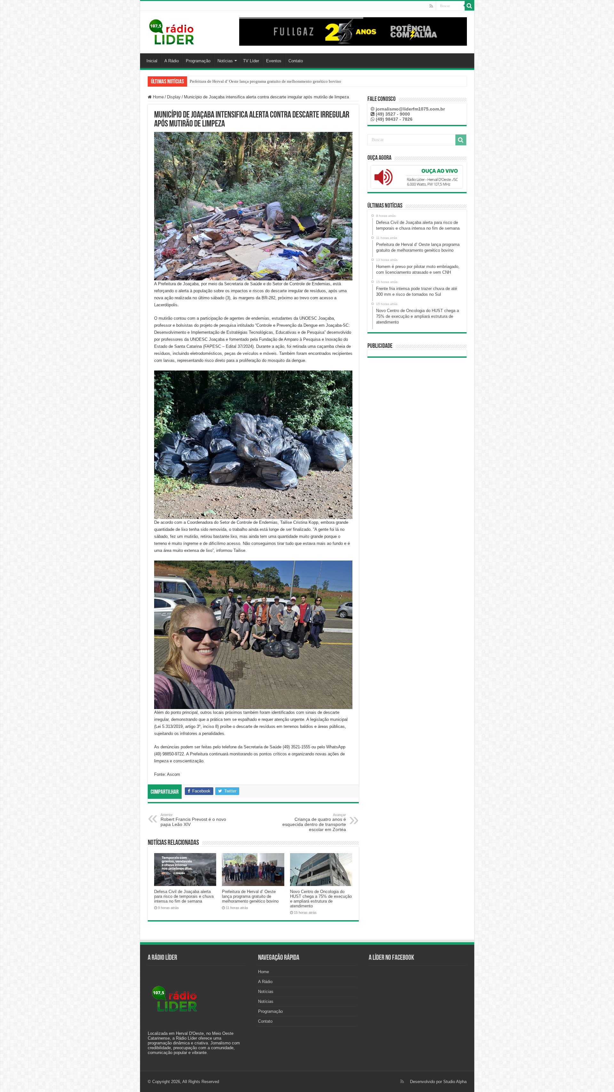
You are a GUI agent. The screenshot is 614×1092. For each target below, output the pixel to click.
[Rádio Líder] (172, 31)
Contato (295, 60)
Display (174, 97)
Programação (198, 60)
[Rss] (431, 6)
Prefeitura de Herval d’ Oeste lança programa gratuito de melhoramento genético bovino (250, 896)
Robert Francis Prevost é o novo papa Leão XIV (193, 820)
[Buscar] (469, 6)
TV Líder (251, 60)
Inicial (151, 60)
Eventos (273, 60)
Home (158, 97)
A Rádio (171, 60)
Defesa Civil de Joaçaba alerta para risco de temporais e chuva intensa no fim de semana (184, 896)
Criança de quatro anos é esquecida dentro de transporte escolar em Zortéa (314, 822)
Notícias (225, 60)
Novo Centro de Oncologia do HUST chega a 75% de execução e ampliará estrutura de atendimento (275, 81)
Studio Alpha (455, 1081)
